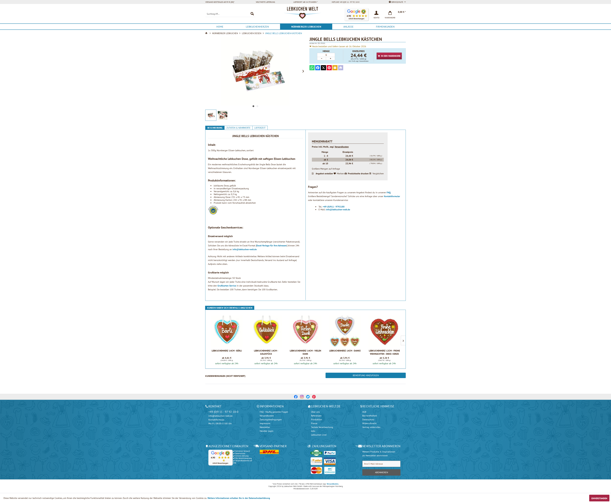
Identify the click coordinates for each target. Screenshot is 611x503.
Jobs (313, 431)
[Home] (206, 33)
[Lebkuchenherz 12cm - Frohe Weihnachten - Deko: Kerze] (384, 331)
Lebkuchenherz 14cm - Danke (345, 350)
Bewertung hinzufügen (366, 375)
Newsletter (265, 427)
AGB (364, 411)
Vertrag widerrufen (371, 427)
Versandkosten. (333, 484)
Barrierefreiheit (369, 415)
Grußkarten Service (227, 285)
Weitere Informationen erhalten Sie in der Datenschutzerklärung (238, 498)
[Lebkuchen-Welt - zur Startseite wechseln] (305, 14)
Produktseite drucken (358, 173)
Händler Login (266, 431)
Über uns (315, 411)
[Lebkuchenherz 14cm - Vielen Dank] (305, 331)
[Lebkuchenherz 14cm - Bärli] (227, 331)
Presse (314, 423)
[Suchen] (252, 14)
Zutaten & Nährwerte (238, 127)
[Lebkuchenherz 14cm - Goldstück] (266, 331)
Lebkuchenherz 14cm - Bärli (227, 350)
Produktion (316, 419)
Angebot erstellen (324, 173)
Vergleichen (378, 173)
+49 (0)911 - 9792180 (333, 206)
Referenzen (316, 415)
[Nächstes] (303, 71)
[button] (356, 14)
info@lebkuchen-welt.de (244, 249)
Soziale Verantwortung (322, 427)
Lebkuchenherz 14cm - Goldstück (266, 352)
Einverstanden (599, 498)
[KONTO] (376, 12)
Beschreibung (214, 127)
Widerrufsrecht (369, 423)
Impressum (265, 423)
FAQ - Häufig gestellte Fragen (274, 411)
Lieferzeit (260, 127)
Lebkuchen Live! (319, 434)
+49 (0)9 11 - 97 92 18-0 (223, 412)
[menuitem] (230, 14)
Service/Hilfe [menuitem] (397, 2)
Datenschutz (368, 419)
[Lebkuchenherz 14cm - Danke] (345, 331)
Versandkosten (342, 146)
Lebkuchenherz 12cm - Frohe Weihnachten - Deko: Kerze (384, 352)
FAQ (388, 192)
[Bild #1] (253, 106)
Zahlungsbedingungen (271, 419)
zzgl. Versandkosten (362, 61)
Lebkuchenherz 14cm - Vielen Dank (305, 352)
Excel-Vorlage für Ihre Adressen (271, 245)
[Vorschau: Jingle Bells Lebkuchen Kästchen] (210, 115)
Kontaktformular (392, 196)
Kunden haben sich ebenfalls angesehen (229, 307)
